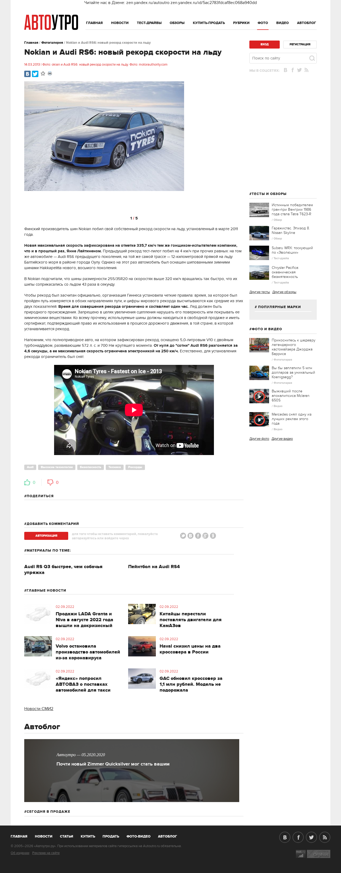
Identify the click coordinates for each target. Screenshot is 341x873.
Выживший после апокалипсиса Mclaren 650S (291, 395)
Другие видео (282, 439)
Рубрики (241, 23)
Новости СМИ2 (38, 708)
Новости (120, 23)
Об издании (20, 853)
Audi (30, 467)
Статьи (66, 836)
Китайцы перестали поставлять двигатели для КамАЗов (191, 620)
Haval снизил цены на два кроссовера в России (190, 649)
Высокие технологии (57, 467)
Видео (282, 23)
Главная (94, 23)
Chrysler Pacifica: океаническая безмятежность (285, 272)
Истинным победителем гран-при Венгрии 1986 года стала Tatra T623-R (292, 209)
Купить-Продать (209, 23)
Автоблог (306, 23)
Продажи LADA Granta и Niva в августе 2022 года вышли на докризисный (84, 620)
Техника (114, 467)
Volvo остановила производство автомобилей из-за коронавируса (88, 652)
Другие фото (259, 439)
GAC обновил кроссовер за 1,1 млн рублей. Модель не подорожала (191, 684)
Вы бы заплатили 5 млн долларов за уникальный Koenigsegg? (293, 372)
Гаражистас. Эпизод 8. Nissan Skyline (291, 230)
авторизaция (46, 535)
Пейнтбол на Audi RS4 (154, 567)
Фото (263, 23)
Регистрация (300, 44)
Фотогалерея (52, 43)
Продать (111, 836)
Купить (88, 836)
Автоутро (22, 835)
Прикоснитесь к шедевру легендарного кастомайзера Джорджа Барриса (293, 347)
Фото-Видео (139, 836)
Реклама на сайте (46, 853)
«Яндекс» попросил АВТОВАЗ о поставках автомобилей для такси (83, 684)
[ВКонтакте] (27, 74)
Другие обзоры (284, 292)
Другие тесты (259, 292)
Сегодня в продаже (48, 812)
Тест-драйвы (149, 23)
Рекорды (135, 467)
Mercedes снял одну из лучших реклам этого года (291, 419)
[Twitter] (35, 74)
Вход (265, 44)
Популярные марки (279, 307)
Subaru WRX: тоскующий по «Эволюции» (292, 250)
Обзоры (177, 23)
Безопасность (90, 467)
